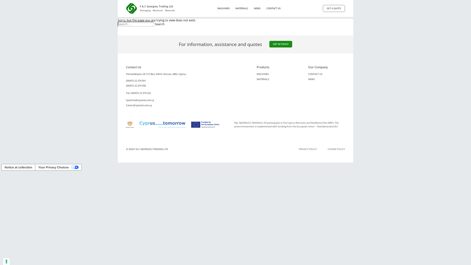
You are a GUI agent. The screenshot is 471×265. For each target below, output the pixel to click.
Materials (242, 8)
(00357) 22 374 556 (136, 85)
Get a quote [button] (334, 8)
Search (159, 24)
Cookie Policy (336, 149)
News (257, 8)
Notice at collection (18, 167)
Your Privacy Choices (53, 167)
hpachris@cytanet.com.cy (140, 100)
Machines (223, 8)
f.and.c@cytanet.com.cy (139, 105)
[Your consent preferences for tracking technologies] (6, 261)
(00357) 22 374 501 (136, 80)
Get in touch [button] (280, 44)
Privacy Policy (308, 149)
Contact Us (273, 8)
